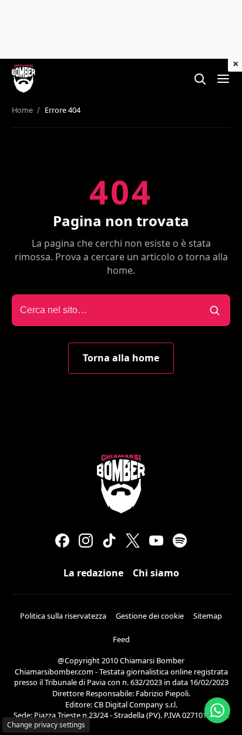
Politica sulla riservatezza (63, 615)
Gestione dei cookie (150, 615)
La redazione (93, 572)
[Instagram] (86, 540)
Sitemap (207, 615)
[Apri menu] (223, 79)
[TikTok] (109, 540)
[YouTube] (156, 540)
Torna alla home (121, 357)
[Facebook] (62, 540)
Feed (121, 639)
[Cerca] (200, 79)
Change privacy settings (46, 725)
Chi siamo (156, 572)
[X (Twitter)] (133, 540)
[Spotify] (180, 540)
